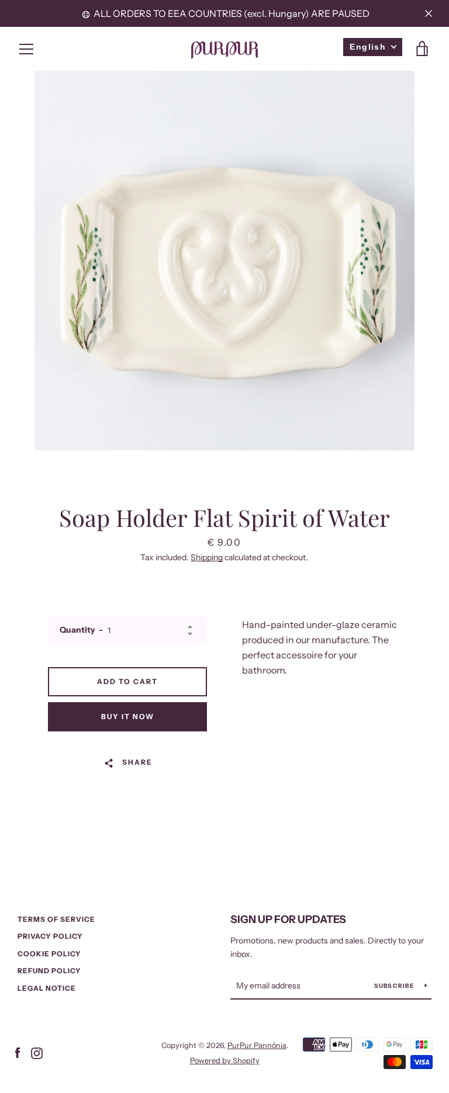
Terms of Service (56, 919)
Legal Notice (47, 988)
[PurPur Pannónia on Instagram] (37, 1052)
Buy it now (127, 716)
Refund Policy (49, 970)
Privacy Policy (50, 936)
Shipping (207, 557)
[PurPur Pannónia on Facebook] (17, 1052)
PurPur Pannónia (256, 1045)
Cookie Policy (49, 953)
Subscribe (395, 986)
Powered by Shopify (225, 1060)
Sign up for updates (288, 919)
